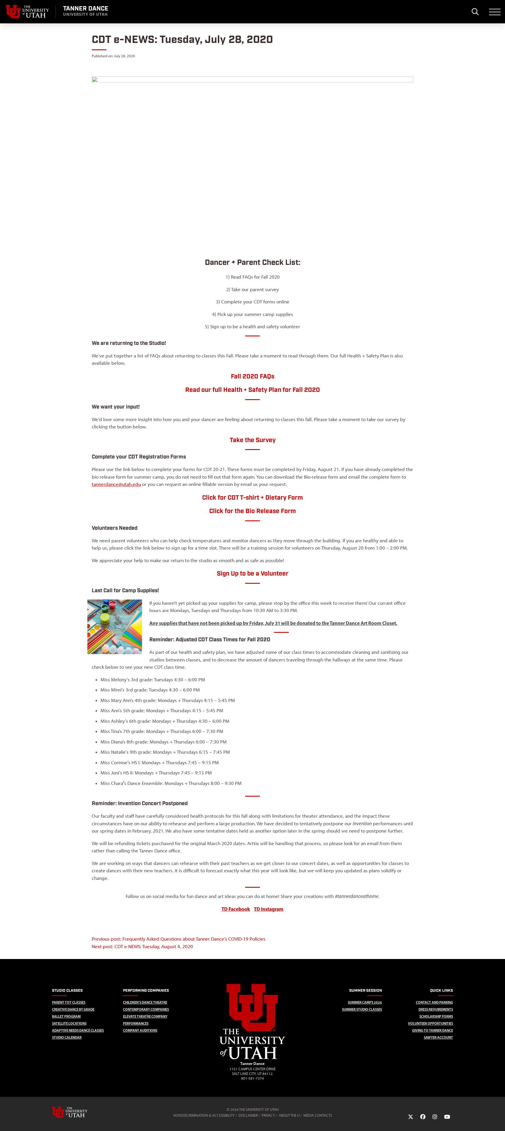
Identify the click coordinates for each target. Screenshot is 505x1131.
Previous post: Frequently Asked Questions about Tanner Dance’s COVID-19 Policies (178, 939)
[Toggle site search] (475, 11)
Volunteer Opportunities (430, 1023)
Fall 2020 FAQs (252, 377)
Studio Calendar (67, 1037)
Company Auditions (140, 1030)
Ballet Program (66, 1016)
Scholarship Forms (436, 1016)
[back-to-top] (498, 1119)
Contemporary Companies (146, 1009)
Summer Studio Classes (362, 1009)
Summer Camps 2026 (365, 1002)
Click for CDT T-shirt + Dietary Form (252, 498)
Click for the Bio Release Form (252, 511)
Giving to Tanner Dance (432, 1030)
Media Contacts (317, 1115)
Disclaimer (248, 1115)
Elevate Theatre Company (145, 1016)
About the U (289, 1115)
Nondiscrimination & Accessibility (204, 1115)
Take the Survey (253, 440)
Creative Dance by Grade (73, 1009)
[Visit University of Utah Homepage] (28, 11)
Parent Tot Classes (68, 1002)
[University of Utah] (78, 1112)
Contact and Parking (434, 1002)
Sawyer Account (438, 1037)
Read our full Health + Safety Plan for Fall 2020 (252, 390)
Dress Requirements (435, 1009)
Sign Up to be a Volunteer (252, 574)
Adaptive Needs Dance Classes (78, 1030)
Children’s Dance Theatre (145, 1002)
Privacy (268, 1115)
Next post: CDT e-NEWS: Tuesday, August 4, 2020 (142, 946)
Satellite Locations (69, 1023)
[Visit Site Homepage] (252, 1058)
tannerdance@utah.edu (116, 484)
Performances (135, 1023)
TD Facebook (236, 909)
